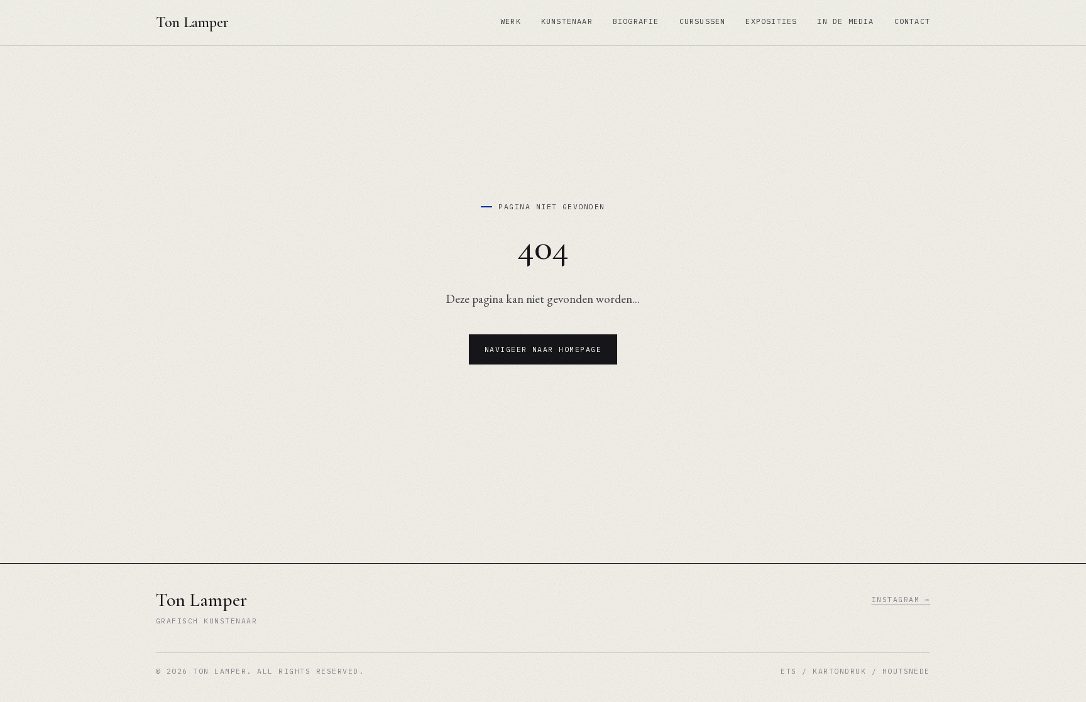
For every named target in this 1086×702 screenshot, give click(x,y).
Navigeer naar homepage (543, 349)
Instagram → (901, 599)
